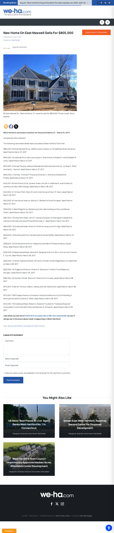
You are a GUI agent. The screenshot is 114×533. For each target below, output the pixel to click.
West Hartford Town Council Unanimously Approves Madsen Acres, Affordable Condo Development (29, 462)
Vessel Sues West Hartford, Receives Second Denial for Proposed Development (84, 424)
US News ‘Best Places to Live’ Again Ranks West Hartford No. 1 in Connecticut (29, 424)
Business (24, 434)
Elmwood (28, 472)
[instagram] (109, 3)
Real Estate (16, 40)
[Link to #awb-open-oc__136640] (107, 22)
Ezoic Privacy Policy (63, 516)
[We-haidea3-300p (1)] (17, 9)
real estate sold (28, 326)
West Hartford (40, 326)
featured (10, 326)
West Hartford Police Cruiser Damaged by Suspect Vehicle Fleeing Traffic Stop (57, 3)
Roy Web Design (86, 516)
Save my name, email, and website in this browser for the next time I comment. (38, 373)
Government (32, 434)
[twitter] (105, 3)
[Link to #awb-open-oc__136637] (102, 22)
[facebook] (101, 3)
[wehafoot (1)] (57, 492)
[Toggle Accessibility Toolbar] (108, 527)
